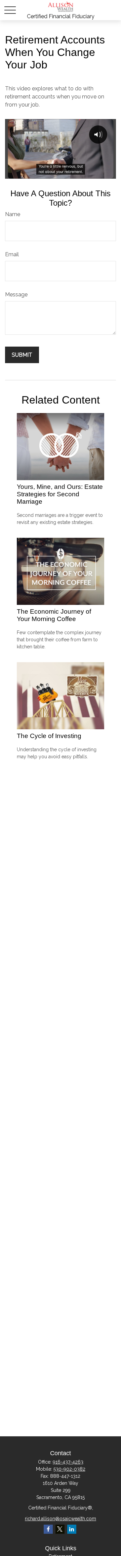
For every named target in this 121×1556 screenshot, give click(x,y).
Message (16, 294)
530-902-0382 (69, 1469)
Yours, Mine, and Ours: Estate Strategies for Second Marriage (60, 494)
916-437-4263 (68, 1462)
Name (12, 214)
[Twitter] (60, 1529)
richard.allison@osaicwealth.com (60, 1518)
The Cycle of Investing (49, 735)
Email (12, 254)
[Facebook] (48, 1529)
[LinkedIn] (71, 1529)
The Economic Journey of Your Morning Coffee (54, 615)
